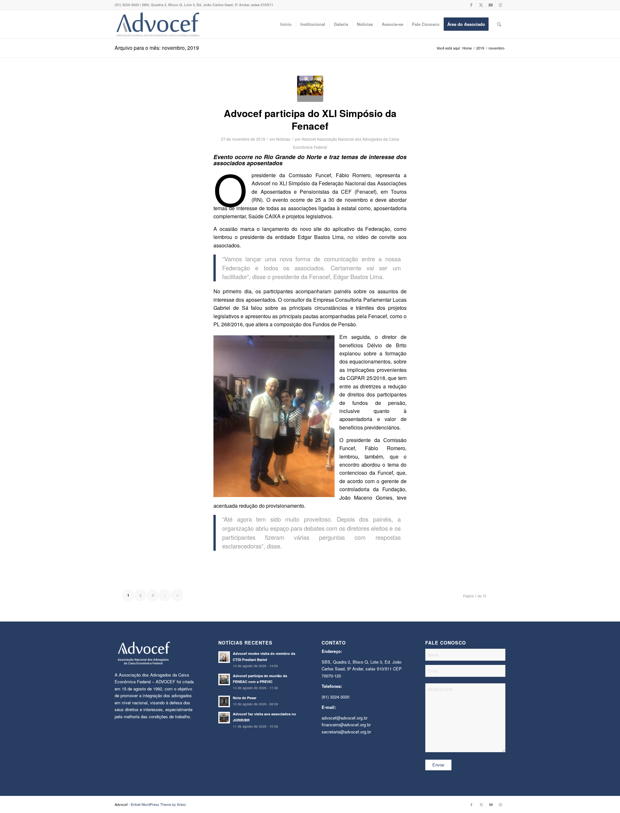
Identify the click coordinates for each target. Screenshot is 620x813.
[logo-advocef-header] (158, 24)
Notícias (283, 139)
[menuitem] (286, 24)
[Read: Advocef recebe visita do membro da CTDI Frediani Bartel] (224, 657)
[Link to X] (481, 5)
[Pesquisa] (499, 24)
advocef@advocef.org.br (344, 718)
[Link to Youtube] (490, 5)
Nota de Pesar (244, 697)
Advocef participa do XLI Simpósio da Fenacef (310, 119)
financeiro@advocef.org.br (346, 724)
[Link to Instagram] (500, 5)
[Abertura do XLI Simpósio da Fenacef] (310, 89)
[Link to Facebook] (471, 5)
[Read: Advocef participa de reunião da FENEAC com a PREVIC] (224, 679)
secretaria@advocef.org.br (346, 732)
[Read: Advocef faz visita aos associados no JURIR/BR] (224, 717)
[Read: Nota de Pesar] (224, 701)
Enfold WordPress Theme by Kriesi (158, 804)
